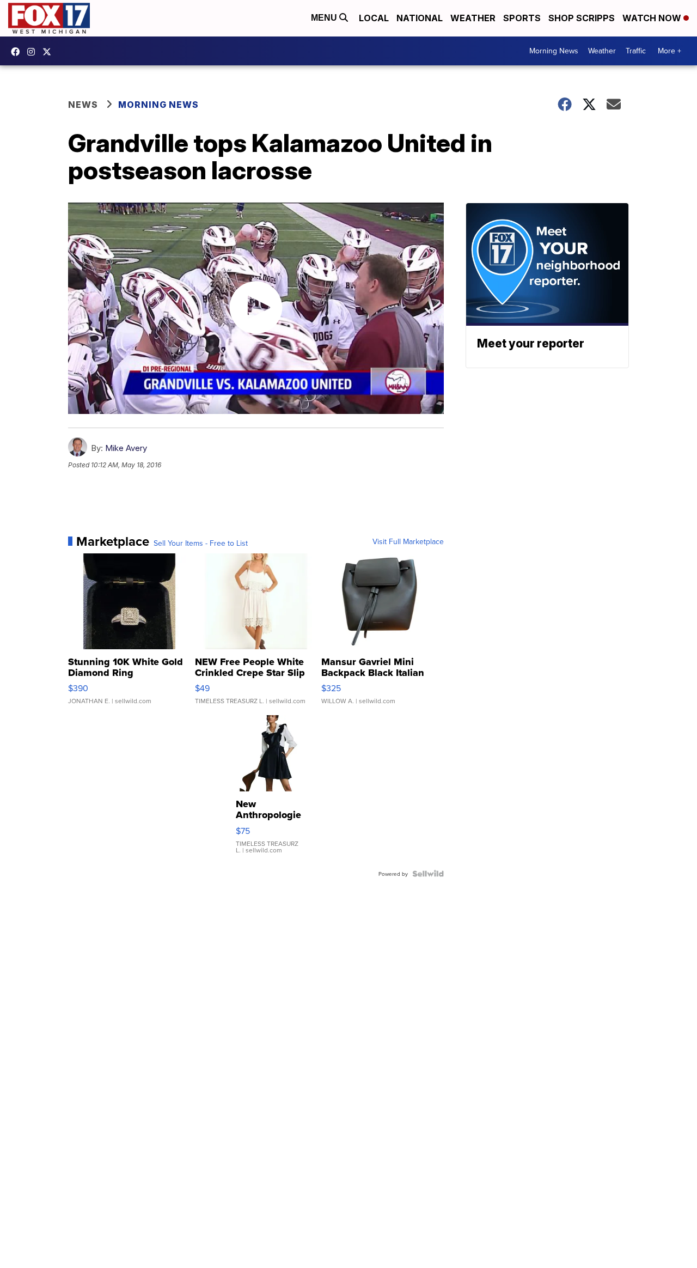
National (419, 18)
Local (374, 18)
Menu (325, 17)
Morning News (553, 50)
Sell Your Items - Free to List (201, 543)
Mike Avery (126, 448)
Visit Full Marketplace (408, 541)
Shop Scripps (581, 18)
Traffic (636, 50)
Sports (522, 18)
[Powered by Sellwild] (428, 873)
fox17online (18, 51)
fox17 (49, 51)
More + (669, 50)
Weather (473, 18)
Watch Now (652, 18)
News (83, 104)
